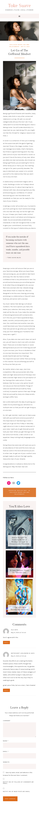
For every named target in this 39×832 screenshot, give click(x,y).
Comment (6, 720)
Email (6, 751)
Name (5, 741)
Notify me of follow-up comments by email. (18, 782)
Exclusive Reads (16, 44)
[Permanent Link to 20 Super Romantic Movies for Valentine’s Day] (19, 577)
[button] (19, 16)
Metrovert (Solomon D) (20, 653)
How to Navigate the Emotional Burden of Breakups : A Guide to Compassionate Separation (19, 541)
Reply (6, 642)
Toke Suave (19, 5)
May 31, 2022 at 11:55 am (18, 656)
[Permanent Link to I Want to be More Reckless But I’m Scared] (19, 614)
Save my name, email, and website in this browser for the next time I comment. (17, 774)
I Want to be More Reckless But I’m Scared (19, 608)
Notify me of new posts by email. (16, 791)
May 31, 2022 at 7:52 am (18, 632)
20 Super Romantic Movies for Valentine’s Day (19, 571)
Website (6, 762)
